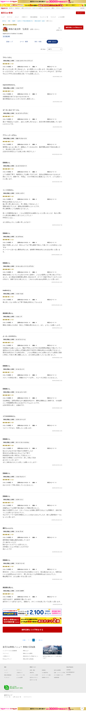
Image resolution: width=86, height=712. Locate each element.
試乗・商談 (32, 670)
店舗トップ (9, 41)
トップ (2, 17)
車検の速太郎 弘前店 (40, 21)
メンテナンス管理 (34, 675)
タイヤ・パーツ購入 (46, 675)
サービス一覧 (7, 697)
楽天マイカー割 (33, 679)
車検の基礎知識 (33, 17)
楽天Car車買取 (57, 670)
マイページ (9, 17)
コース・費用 (24, 41)
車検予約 (32, 672)
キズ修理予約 (45, 672)
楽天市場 (82, 8)
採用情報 (68, 674)
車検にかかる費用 (27, 653)
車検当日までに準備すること (30, 656)
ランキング (53, 17)
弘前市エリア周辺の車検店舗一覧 (25, 21)
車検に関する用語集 (28, 659)
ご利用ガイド (25, 17)
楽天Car (4, 21)
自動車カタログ (45, 677)
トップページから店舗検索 (10, 650)
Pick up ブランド (7, 659)
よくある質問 (61, 17)
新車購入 (44, 670)
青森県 (13, 21)
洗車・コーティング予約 (59, 672)
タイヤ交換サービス (58, 675)
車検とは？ (26, 650)
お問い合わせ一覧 (17, 697)
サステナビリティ (28, 697)
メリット (17, 17)
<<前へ (24, 640)
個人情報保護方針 (70, 672)
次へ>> (40, 640)
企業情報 (68, 669)
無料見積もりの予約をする (74, 27)
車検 (9, 21)
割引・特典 (38, 41)
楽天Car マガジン (34, 677)
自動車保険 (56, 677)
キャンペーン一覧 (44, 17)
